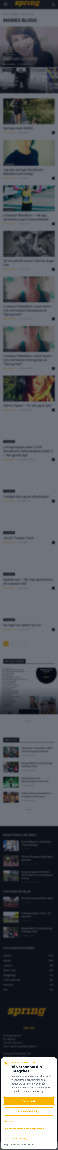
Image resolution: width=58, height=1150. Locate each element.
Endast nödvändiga (29, 1111)
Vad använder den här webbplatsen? (24, 1128)
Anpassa (8, 1121)
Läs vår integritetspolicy (15, 1138)
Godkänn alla (29, 1101)
